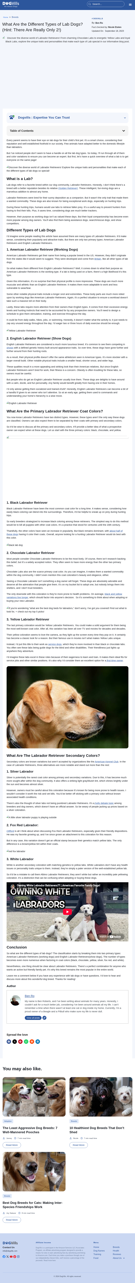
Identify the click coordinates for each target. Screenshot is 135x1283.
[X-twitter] (7, 1256)
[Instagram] (18, 1256)
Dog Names (99, 1251)
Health (116, 1251)
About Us (117, 1258)
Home (96, 1247)
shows (10, 347)
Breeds (15, 17)
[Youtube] (11, 1256)
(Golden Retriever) (68, 188)
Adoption (8, 1121)
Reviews (117, 1254)
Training (97, 1254)
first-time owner (114, 660)
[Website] (44, 1018)
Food (95, 1258)
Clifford (10, 831)
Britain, (98, 259)
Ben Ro (29, 996)
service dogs (55, 644)
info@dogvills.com (10, 1251)
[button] (130, 4)
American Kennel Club (106, 761)
